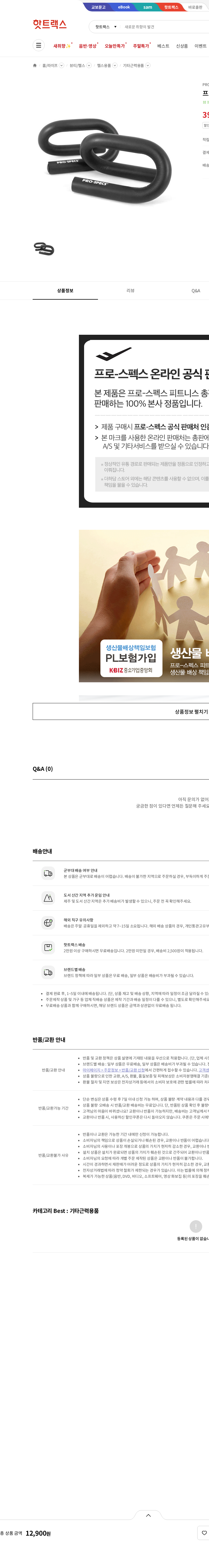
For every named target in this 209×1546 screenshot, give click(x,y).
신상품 (182, 45)
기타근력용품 (133, 65)
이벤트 (201, 45)
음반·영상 (87, 45)
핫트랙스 (102, 26)
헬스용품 (104, 65)
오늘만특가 (115, 45)
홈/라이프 (50, 65)
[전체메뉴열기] (39, 45)
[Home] (35, 65)
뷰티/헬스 (77, 65)
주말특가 (141, 45)
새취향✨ (62, 45)
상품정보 (65, 290)
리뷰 (131, 290)
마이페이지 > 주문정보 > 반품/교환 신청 (114, 1070)
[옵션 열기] (148, 1515)
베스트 (163, 45)
